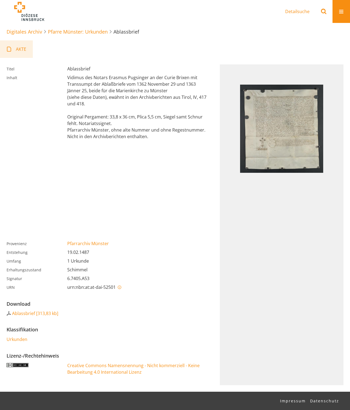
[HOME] (29, 11)
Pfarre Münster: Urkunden (78, 31)
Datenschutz (324, 400)
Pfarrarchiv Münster (88, 243)
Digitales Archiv (24, 31)
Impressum (293, 400)
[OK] (323, 11)
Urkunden (17, 339)
